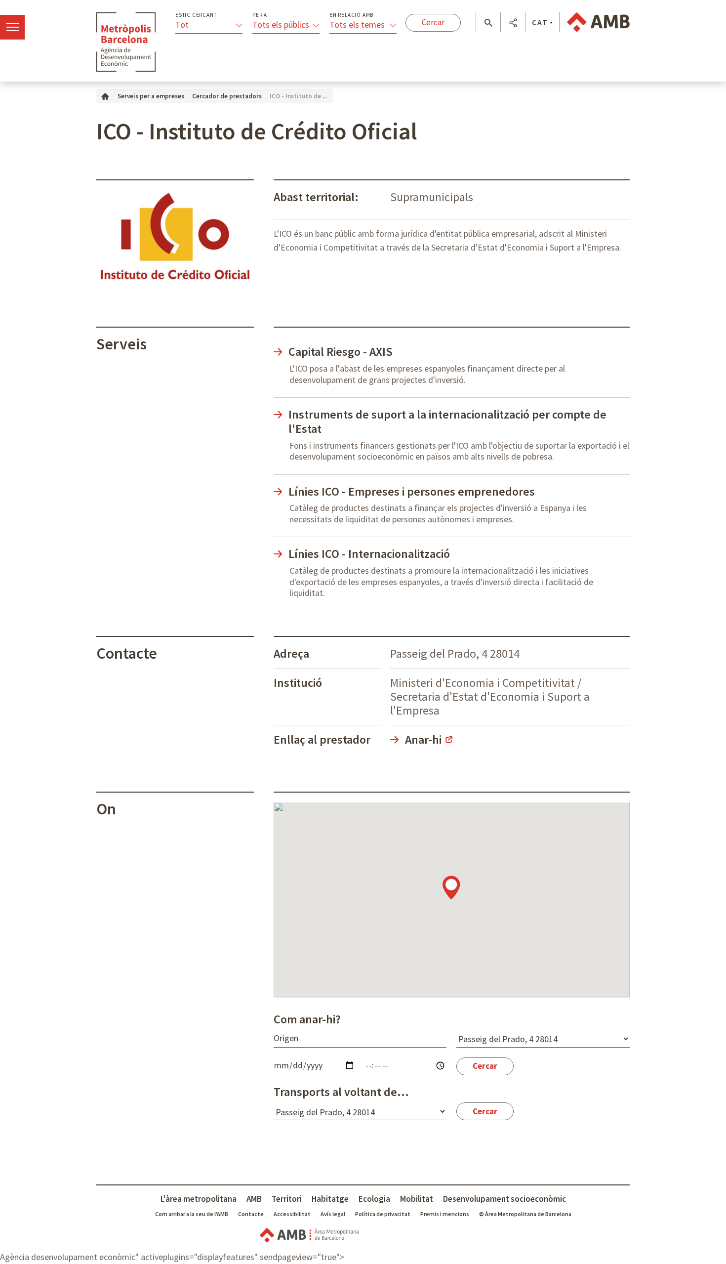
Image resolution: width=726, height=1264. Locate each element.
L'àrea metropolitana (199, 1198)
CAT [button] (540, 22)
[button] (488, 22)
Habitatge (330, 1198)
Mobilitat (416, 1198)
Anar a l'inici (126, 42)
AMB (254, 1198)
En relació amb (351, 15)
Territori (287, 1198)
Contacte (251, 1214)
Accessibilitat (292, 1214)
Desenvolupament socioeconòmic (504, 1198)
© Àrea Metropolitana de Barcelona (525, 1214)
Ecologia (374, 1198)
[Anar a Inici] (105, 95)
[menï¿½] (12, 27)
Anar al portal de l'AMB (598, 22)
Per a (259, 15)
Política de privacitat (382, 1214)
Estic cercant (195, 15)
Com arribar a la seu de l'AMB (191, 1214)
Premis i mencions (444, 1214)
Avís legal (333, 1214)
